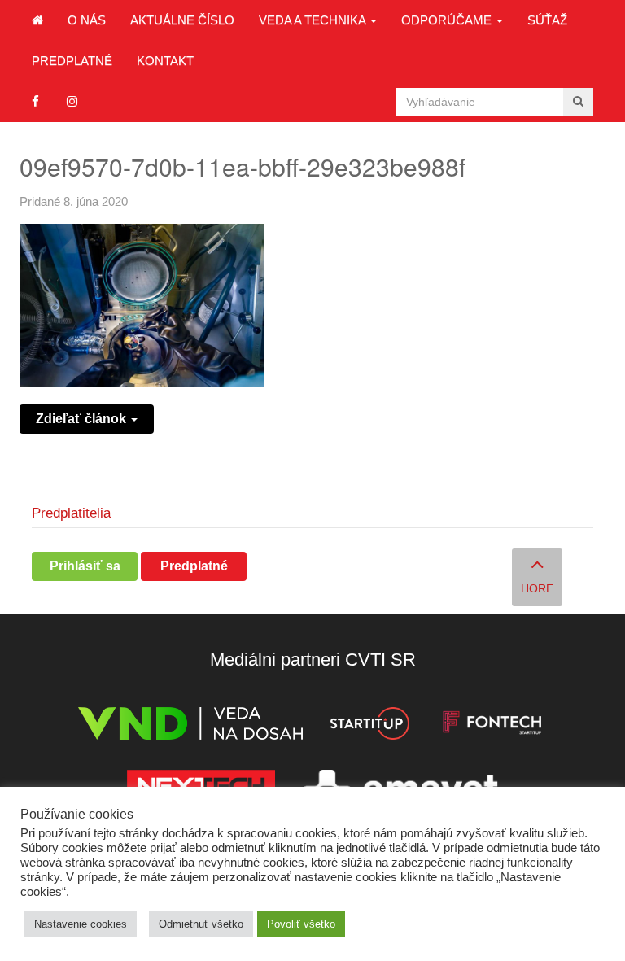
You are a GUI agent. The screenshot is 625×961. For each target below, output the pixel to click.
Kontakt (165, 61)
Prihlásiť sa (85, 566)
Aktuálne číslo (182, 20)
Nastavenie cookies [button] (80, 924)
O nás (87, 20)
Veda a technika (314, 20)
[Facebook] (35, 101)
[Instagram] (72, 101)
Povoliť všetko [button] (301, 924)
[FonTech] (492, 726)
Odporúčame (448, 20)
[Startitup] (369, 726)
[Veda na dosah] (190, 726)
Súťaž (547, 20)
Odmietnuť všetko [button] (201, 924)
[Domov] (37, 20)
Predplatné (72, 61)
